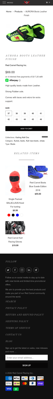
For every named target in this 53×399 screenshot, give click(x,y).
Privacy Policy (16, 308)
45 (33, 119)
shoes (42, 140)
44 (25, 119)
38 (17, 113)
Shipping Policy (16, 321)
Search (10, 302)
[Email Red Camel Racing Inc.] (36, 270)
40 (33, 113)
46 (41, 119)
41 (41, 113)
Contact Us (13, 335)
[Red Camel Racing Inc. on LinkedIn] (29, 270)
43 (17, 119)
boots (22, 140)
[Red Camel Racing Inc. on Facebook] (15, 270)
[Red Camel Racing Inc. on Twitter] (8, 270)
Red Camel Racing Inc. (16, 65)
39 (25, 113)
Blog (8, 341)
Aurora (16, 140)
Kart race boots (32, 140)
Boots (12, 144)
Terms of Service (17, 328)
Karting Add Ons (22, 137)
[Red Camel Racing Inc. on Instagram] (22, 270)
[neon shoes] (26, 34)
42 (9, 119)
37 (9, 113)
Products (18, 11)
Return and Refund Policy (24, 315)
